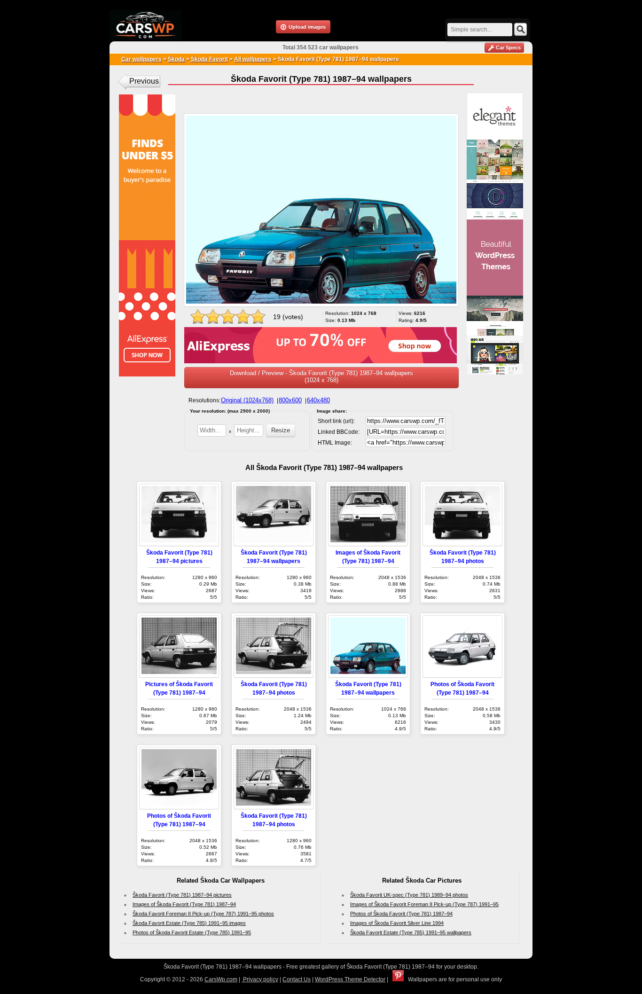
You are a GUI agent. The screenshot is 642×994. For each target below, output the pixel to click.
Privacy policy (260, 979)
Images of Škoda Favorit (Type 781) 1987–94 (184, 904)
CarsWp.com (220, 979)
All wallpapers (253, 59)
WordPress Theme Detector (350, 979)
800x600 (290, 400)
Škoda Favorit (208, 59)
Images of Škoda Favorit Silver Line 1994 (397, 923)
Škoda (176, 59)
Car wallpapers (141, 59)
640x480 (318, 400)
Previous (144, 81)
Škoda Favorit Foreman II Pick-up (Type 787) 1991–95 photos (203, 913)
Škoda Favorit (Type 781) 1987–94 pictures (182, 895)
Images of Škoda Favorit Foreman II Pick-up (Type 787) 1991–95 (424, 904)
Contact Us (296, 979)
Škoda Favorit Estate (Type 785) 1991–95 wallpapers (410, 932)
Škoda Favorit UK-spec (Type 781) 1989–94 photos (409, 895)
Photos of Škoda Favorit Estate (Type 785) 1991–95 (192, 932)
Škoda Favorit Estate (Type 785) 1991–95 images (189, 923)
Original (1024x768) (247, 400)
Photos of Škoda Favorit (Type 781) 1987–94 (401, 913)
